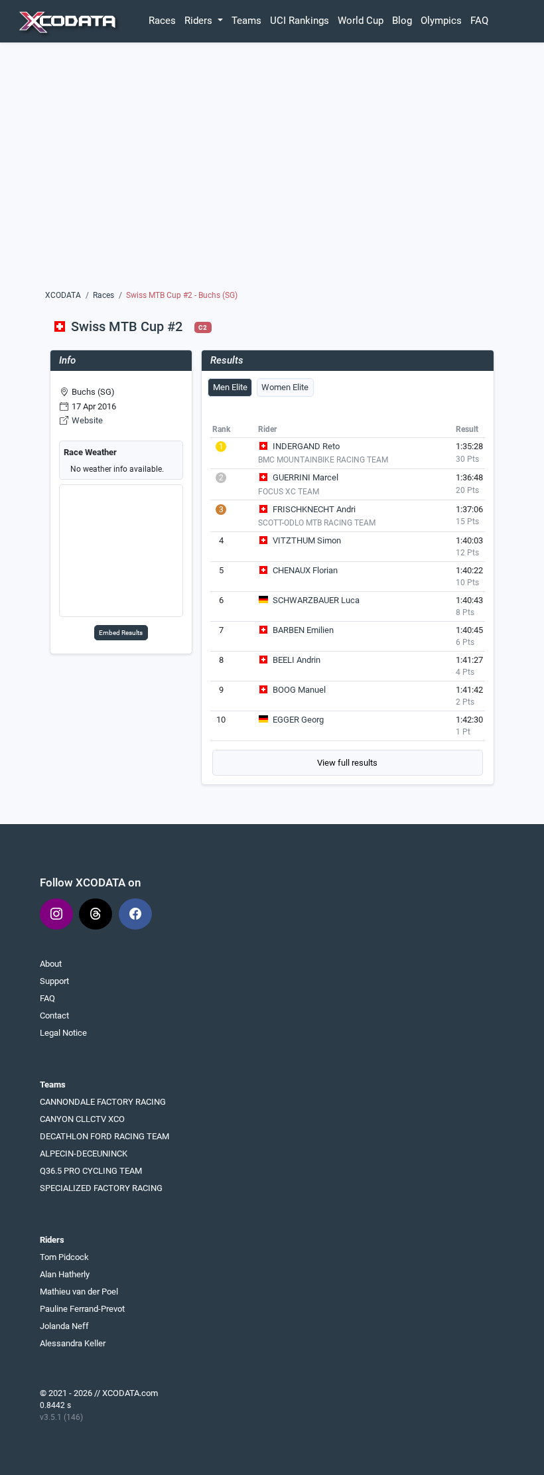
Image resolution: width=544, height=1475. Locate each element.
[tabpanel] (348, 598)
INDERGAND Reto (306, 446)
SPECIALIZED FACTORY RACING (101, 1188)
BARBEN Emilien (303, 630)
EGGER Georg (298, 720)
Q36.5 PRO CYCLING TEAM (91, 1171)
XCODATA (63, 295)
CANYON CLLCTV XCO (82, 1119)
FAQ (479, 21)
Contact (54, 1015)
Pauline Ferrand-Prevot (82, 1309)
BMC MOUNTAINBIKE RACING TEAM (323, 459)
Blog (402, 21)
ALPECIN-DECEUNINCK (83, 1154)
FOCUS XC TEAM (288, 491)
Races (162, 21)
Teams (246, 21)
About (51, 964)
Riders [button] (199, 21)
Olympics (441, 21)
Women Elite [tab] (284, 387)
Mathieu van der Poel (79, 1292)
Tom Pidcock (64, 1257)
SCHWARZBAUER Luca (316, 600)
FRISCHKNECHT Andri (314, 509)
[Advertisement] (272, 170)
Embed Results (121, 632)
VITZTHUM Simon (307, 540)
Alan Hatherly (65, 1274)
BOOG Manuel (299, 690)
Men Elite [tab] (230, 387)
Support (54, 981)
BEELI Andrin (296, 660)
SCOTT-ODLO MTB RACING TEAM (316, 522)
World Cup (360, 21)
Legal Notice (63, 1033)
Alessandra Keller (72, 1343)
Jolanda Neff (64, 1326)
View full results (347, 763)
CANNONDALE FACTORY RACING (103, 1102)
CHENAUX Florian (305, 570)
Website (87, 420)
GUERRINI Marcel (305, 477)
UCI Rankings (299, 21)
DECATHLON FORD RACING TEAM (104, 1136)
